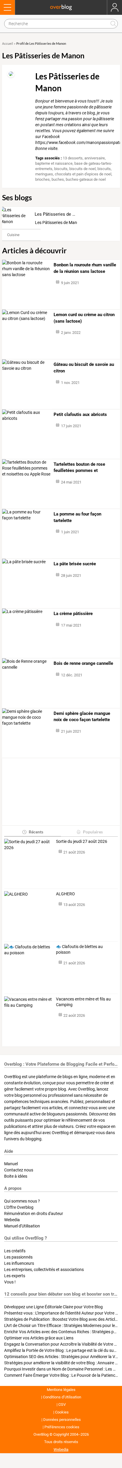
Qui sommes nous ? (22, 1201)
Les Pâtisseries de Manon (60, 214)
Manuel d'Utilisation (22, 1226)
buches (58, 179)
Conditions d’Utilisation (62, 1397)
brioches (42, 179)
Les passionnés (18, 1257)
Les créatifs (14, 1250)
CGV (62, 1404)
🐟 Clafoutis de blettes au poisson (79, 949)
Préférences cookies (61, 1427)
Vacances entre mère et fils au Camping (83, 1002)
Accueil (7, 44)
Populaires (93, 831)
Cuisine (13, 235)
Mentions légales (61, 1389)
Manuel (11, 1163)
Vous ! (10, 1282)
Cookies (62, 1412)
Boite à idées (15, 1176)
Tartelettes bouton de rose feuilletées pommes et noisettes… (79, 468)
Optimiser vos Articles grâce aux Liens (38, 1338)
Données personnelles (62, 1419)
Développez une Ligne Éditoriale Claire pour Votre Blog (53, 1306)
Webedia (12, 1219)
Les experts (14, 1275)
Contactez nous (18, 1170)
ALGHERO (65, 893)
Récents (36, 831)
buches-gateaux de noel (86, 179)
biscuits (61, 169)
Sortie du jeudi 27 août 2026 (81, 841)
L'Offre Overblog (18, 1207)
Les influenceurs (19, 1263)
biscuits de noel (82, 169)
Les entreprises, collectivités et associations (44, 1269)
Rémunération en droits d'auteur (33, 1213)
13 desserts (73, 158)
